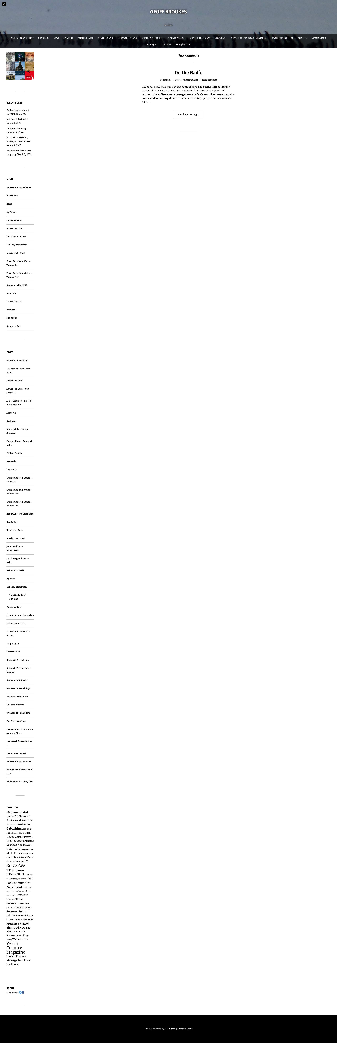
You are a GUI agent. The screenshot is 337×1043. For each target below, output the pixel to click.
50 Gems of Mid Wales (17, 360)
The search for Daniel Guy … (19, 743)
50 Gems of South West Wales (18, 370)
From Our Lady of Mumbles (17, 597)
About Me (302, 38)
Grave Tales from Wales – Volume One (208, 38)
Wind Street (12, 964)
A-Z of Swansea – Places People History (18, 403)
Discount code (28, 849)
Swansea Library (24, 915)
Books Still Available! (17, 119)
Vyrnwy (9, 939)
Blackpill (26, 833)
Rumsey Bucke (25, 891)
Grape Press (29, 853)
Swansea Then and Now (18, 713)
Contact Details (318, 38)
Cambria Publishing (25, 841)
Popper (188, 1028)
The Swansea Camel (127, 38)
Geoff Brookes (168, 12)
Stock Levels (10, 895)
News (56, 38)
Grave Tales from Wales (19, 857)
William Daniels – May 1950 (19, 781)
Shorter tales (13, 651)
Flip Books (166, 44)
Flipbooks (19, 853)
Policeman (26, 887)
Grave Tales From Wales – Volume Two (249, 38)
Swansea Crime (24, 904)
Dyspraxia (11, 461)
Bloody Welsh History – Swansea (18, 431)
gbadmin (166, 80)
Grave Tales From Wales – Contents (19, 480)
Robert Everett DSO (16, 623)
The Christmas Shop (16, 721)
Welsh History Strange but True (19, 771)
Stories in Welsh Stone (17, 660)
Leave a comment (209, 80)
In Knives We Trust (176, 38)
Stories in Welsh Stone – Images (18, 670)
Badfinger (152, 44)
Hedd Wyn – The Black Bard (19, 514)
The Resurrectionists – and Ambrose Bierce (19, 731)
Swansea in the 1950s (282, 38)
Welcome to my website (22, 38)
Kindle (21, 874)
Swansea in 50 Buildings (18, 688)
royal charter (12, 891)
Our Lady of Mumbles (152, 38)
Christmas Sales (14, 849)
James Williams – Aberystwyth (14, 548)
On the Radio (189, 72)
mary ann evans (20, 879)
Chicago (27, 845)
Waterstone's (20, 939)
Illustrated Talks (14, 530)
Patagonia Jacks (85, 38)
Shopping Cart (183, 44)
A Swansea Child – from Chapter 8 (18, 391)
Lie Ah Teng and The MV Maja (17, 560)
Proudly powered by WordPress (160, 1028)
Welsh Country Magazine (15, 948)
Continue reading (191, 116)
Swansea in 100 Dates (17, 680)
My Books (68, 38)
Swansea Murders (15, 704)
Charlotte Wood (15, 844)
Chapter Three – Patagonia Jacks (19, 443)
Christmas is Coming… (17, 128)
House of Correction (15, 862)
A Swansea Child (105, 38)
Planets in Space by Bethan (20, 615)
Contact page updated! (17, 110)
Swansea (12, 903)
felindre (10, 853)
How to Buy (43, 38)
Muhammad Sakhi (15, 570)
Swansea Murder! (14, 920)
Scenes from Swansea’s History (18, 633)
